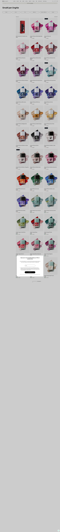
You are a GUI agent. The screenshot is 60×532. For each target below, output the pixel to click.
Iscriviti (29, 272)
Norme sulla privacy (31, 274)
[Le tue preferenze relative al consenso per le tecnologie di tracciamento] (58, 530)
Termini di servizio (36, 274)
